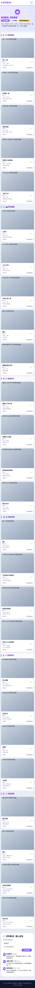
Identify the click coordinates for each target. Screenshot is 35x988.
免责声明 (20, 985)
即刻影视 (7, 2)
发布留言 (27, 950)
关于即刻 (15, 985)
